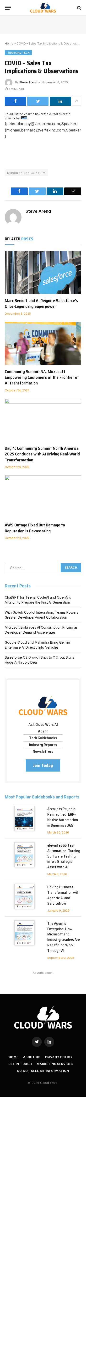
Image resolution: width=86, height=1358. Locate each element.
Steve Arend (28, 82)
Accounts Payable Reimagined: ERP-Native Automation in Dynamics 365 (62, 817)
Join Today (43, 765)
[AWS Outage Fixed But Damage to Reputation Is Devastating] (43, 496)
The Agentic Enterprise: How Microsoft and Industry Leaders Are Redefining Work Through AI (63, 937)
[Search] (78, 7)
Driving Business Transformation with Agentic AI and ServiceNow (64, 895)
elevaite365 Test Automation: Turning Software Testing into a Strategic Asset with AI (63, 856)
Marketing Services (55, 1064)
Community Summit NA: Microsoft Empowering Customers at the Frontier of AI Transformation (42, 377)
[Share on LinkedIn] (60, 101)
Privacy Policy (59, 1057)
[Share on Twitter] (37, 101)
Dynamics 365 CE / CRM (26, 173)
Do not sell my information (43, 1071)
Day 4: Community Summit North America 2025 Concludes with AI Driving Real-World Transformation (42, 454)
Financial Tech (18, 52)
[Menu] (8, 7)
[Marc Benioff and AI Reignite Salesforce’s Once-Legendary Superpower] (43, 272)
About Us (31, 1057)
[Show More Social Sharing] (76, 101)
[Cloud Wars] (43, 7)
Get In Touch (20, 1064)
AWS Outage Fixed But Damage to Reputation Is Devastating (35, 528)
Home (9, 43)
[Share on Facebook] (15, 101)
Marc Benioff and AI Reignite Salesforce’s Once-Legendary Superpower (41, 303)
